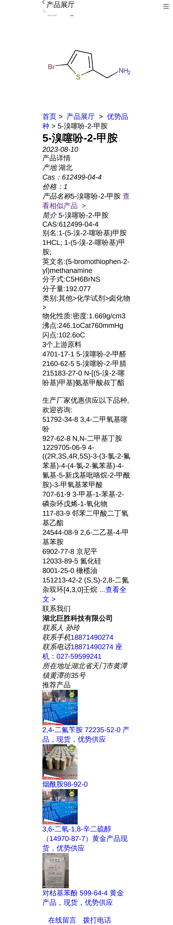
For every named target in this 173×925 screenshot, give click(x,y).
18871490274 (92, 637)
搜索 (71, 15)
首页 (49, 116)
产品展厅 (81, 116)
